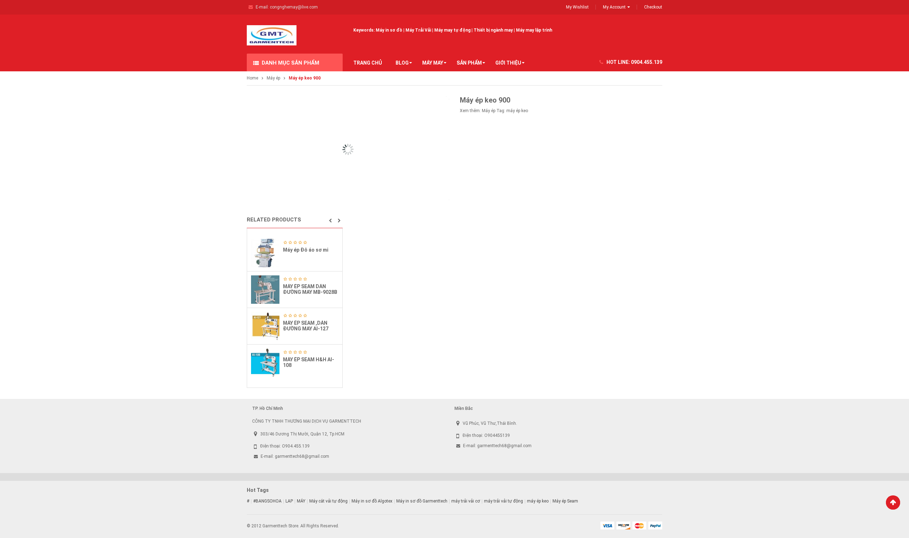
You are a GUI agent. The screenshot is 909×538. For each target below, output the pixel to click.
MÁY (301, 501)
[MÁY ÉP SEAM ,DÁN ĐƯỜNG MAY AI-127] (265, 326)
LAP (289, 501)
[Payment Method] (607, 525)
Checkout (653, 7)
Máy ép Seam (565, 501)
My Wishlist (577, 7)
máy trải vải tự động (503, 501)
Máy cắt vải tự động (328, 501)
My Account (614, 7)
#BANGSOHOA (267, 501)
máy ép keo (517, 110)
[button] (330, 221)
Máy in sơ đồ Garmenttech (421, 501)
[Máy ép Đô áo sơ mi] (265, 253)
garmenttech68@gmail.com (302, 456)
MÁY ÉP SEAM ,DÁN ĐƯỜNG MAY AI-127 (305, 325)
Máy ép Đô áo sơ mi (305, 250)
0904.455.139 (646, 62)
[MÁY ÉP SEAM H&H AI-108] (265, 362)
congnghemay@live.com (294, 7)
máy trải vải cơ (465, 501)
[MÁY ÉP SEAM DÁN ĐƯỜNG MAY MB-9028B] (265, 289)
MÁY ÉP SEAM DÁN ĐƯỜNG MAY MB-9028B (310, 289)
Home (252, 78)
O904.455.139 (296, 446)
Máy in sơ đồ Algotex (372, 501)
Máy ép (273, 78)
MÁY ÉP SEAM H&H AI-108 (308, 362)
